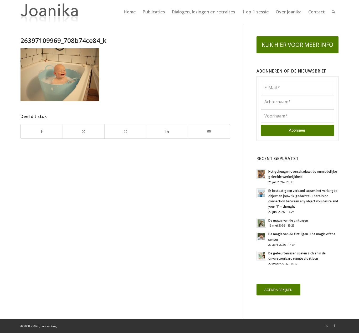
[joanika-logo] (49, 12)
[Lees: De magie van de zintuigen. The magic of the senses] (261, 236)
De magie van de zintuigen (288, 220)
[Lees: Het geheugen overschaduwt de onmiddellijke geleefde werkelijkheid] (261, 174)
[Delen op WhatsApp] (125, 131)
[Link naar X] (327, 326)
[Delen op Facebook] (42, 131)
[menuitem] (129, 12)
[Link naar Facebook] (335, 326)
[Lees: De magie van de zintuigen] (261, 223)
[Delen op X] (83, 131)
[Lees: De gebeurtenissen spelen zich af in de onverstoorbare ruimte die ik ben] (261, 255)
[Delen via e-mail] (209, 131)
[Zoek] (333, 12)
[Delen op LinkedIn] (167, 131)
